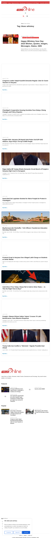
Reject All (17, 532)
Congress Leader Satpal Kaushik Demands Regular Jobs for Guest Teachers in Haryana (16, 421)
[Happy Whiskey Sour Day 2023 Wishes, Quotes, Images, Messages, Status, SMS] (10, 42)
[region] (17, 527)
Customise (9, 532)
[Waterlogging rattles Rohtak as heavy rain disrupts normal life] (30, 412)
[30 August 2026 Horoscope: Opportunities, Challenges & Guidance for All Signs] (5, 390)
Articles (24, 37)
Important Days (35, 37)
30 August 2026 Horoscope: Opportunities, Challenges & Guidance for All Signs (16, 390)
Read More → (5, 89)
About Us (21, 535)
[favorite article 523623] (30, 390)
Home (22, 23)
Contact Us (30, 535)
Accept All (26, 532)
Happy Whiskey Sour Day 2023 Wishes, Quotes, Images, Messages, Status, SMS (34, 43)
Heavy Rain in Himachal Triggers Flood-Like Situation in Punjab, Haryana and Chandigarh (17, 413)
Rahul (32, 36)
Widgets (25, 535)
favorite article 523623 (44, 3)
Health (29, 37)
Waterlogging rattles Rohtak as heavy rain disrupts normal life (41, 412)
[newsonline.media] (25, 9)
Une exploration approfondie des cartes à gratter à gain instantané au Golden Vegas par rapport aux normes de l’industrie (17, 398)
